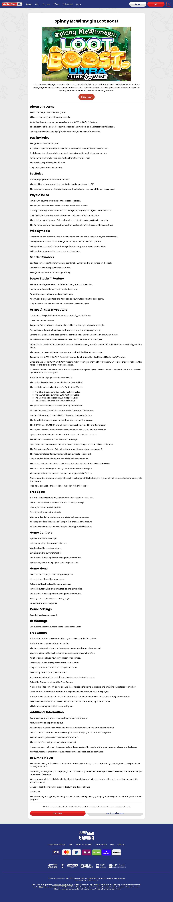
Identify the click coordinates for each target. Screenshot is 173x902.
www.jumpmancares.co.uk (115, 878)
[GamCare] (52, 866)
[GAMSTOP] (72, 866)
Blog (112, 844)
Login (137, 4)
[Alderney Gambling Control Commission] (117, 866)
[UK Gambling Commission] (86, 866)
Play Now (57, 813)
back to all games (115, 813)
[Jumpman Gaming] (86, 839)
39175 (41, 887)
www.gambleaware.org (93, 878)
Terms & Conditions (84, 844)
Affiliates (121, 844)
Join (156, 4)
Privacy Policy (101, 844)
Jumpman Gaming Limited (63, 885)
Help (70, 844)
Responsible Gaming (57, 844)
